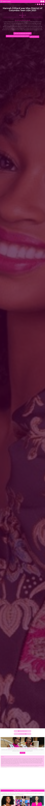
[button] (41, 1)
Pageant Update (7, 1)
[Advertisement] (22, 778)
